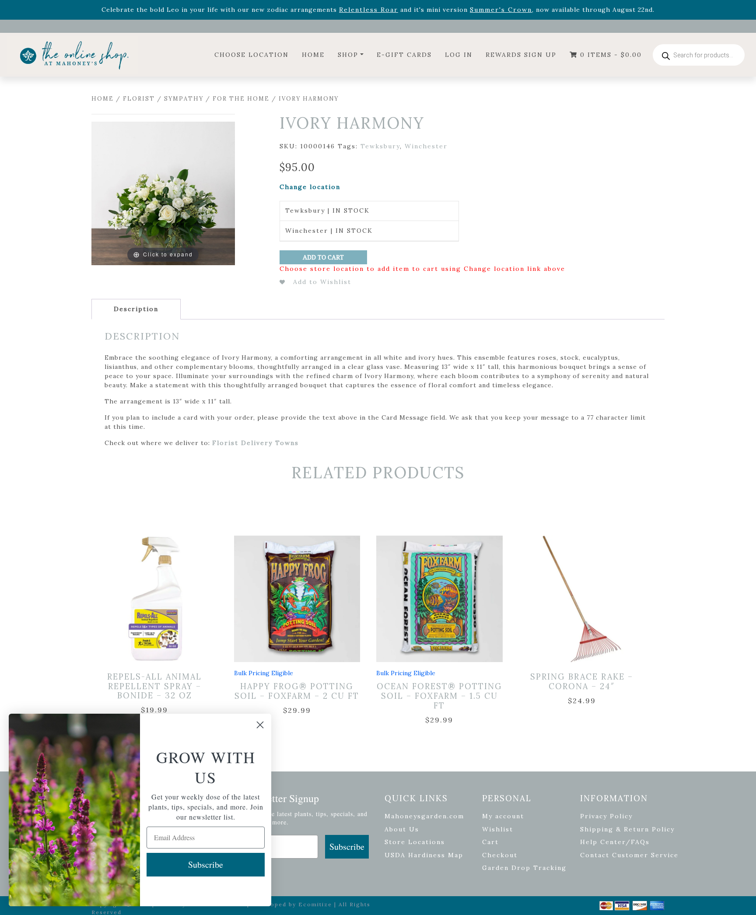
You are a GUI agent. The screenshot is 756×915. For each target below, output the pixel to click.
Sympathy (183, 98)
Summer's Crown (501, 10)
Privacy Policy (606, 816)
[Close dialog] (260, 725)
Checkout (500, 855)
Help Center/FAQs (615, 842)
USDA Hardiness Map (424, 855)
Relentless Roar (368, 10)
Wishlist (497, 829)
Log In (458, 55)
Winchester (426, 146)
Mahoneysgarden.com (424, 816)
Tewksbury (380, 146)
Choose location (251, 55)
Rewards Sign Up (521, 55)
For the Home (241, 98)
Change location (310, 187)
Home (313, 55)
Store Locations (415, 842)
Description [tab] (136, 309)
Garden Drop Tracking (524, 868)
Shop (348, 55)
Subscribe (346, 846)
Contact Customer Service (629, 855)
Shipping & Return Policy (627, 829)
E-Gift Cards (404, 55)
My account (503, 816)
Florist (139, 98)
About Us (402, 829)
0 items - (610, 55)
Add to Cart (323, 257)
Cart (490, 842)
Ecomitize (315, 904)
